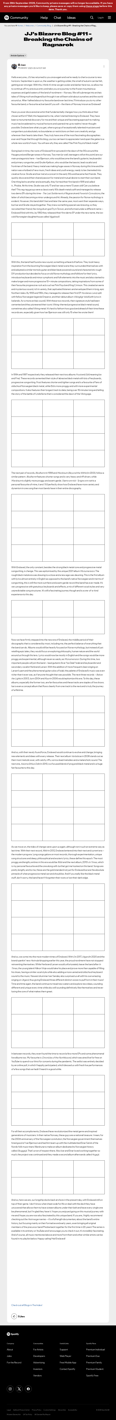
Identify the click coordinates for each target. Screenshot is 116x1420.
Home (20, 25)
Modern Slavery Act (14, 1414)
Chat (57, 17)
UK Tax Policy (27, 1414)
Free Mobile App (68, 1362)
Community (19, 17)
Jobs (9, 1356)
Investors (37, 1369)
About (10, 1349)
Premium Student (95, 1369)
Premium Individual (95, 1349)
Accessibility (72, 1410)
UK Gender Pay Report (42, 1414)
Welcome (29, 25)
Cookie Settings (49, 1410)
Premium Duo (93, 1356)
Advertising (39, 1362)
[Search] (91, 18)
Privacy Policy (36, 1410)
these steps (92, 6)
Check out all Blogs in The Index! (26, 1305)
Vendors (37, 1375)
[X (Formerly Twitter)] (19, 1389)
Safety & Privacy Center (21, 1410)
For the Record (14, 1362)
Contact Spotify (67, 1369)
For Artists (38, 1349)
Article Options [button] (17, 55)
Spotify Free (92, 1375)
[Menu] (109, 18)
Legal (9, 1410)
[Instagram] (10, 1389)
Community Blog (43, 25)
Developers (39, 1356)
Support (64, 1349)
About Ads (62, 1410)
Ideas (71, 17)
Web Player (65, 1356)
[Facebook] (28, 1389)
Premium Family (94, 1362)
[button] (104, 66)
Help (44, 17)
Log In (101, 17)
